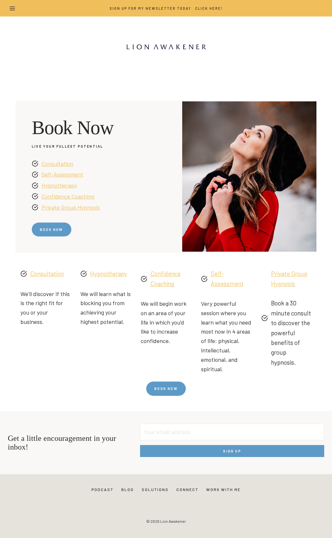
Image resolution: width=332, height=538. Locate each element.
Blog (127, 489)
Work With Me (223, 489)
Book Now (166, 388)
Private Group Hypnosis (71, 207)
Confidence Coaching (68, 196)
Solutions (155, 489)
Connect (187, 489)
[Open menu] (12, 8)
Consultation (57, 163)
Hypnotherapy (59, 185)
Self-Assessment (62, 174)
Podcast (102, 489)
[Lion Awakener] (166, 46)
